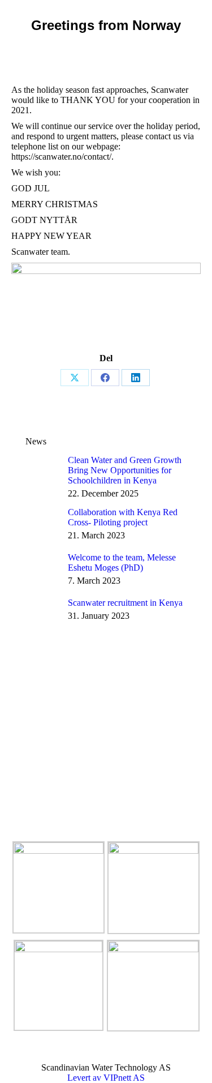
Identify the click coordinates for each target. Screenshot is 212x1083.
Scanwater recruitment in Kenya (125, 602)
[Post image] (42, 472)
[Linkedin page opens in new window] (36, 810)
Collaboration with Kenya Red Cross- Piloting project (123, 517)
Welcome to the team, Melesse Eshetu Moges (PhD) (122, 562)
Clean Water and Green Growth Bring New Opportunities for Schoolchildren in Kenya (124, 470)
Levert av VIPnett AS (106, 1077)
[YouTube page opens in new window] (19, 810)
